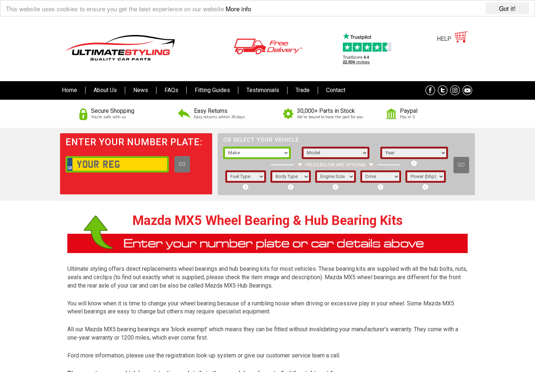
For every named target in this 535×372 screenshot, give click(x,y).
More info (238, 8)
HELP (444, 38)
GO (182, 164)
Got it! (507, 8)
